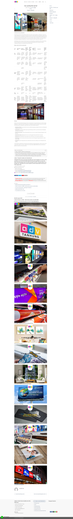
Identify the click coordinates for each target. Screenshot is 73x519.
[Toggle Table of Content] (45, 150)
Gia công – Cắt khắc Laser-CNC (54, 8)
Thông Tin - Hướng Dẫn (30, 10)
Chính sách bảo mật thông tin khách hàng (40, 510)
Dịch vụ (51, 5)
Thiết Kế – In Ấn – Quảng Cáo (53, 16)
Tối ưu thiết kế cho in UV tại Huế (20, 190)
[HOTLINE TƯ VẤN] (2, 517)
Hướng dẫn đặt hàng (37, 506)
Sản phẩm (51, 13)
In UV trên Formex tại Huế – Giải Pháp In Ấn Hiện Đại (23, 187)
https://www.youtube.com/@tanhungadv (27, 172)
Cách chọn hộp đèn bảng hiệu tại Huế (40, 494)
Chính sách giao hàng (37, 507)
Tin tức (31, 8)
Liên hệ (35, 504)
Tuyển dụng (51, 22)
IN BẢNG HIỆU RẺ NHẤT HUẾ (19, 189)
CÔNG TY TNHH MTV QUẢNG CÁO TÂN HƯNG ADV (22, 151)
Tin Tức (51, 21)
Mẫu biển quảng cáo (53, 11)
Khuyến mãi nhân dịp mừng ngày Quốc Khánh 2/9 (22, 184)
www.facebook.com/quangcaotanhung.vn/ (24, 170)
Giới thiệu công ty (36, 503)
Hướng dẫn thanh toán (37, 509)
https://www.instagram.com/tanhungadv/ (24, 171)
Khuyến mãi (51, 10)
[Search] (45, 2)
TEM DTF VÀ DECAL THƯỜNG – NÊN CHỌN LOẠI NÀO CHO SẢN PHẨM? (26, 186)
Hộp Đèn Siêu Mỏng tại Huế (20, 494)
